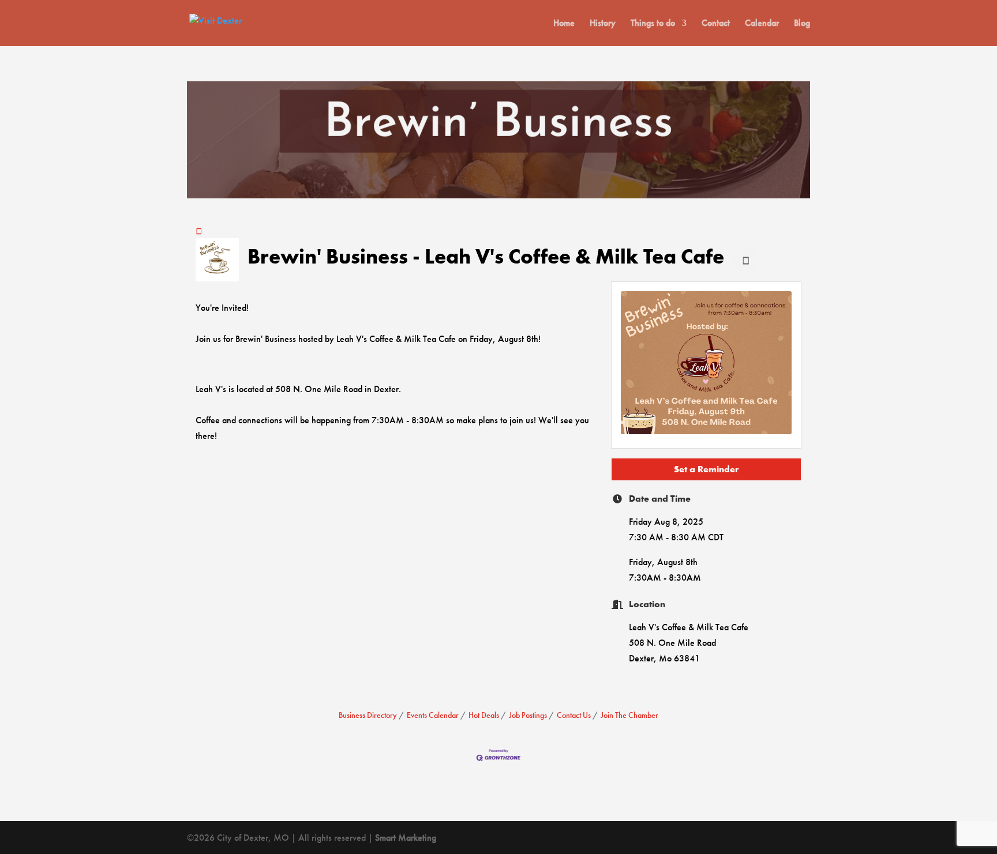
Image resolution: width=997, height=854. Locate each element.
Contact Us (574, 715)
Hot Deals (483, 715)
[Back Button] (199, 230)
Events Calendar (433, 715)
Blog (802, 24)
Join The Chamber (629, 715)
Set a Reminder (706, 469)
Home (564, 24)
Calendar (762, 24)
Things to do (653, 24)
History (603, 24)
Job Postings (528, 715)
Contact (716, 24)
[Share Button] (746, 260)
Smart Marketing (405, 838)
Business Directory (368, 715)
